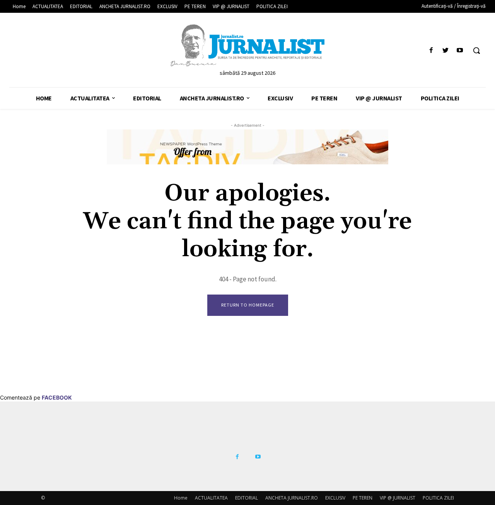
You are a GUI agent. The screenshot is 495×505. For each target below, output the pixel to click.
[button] (476, 50)
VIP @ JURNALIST (397, 498)
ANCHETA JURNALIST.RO (291, 498)
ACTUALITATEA (211, 498)
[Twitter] (445, 50)
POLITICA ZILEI (438, 498)
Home (181, 498)
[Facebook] (431, 50)
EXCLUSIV (335, 498)
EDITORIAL (246, 498)
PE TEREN (362, 498)
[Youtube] (460, 50)
